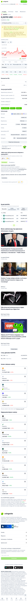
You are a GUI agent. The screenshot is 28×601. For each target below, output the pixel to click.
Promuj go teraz (19, 408)
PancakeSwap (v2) (22, 169)
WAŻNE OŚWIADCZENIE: (6, 571)
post (17, 29)
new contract (16, 28)
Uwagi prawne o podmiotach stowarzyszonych (10, 206)
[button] (24, 117)
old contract (8, 28)
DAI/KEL (22, 221)
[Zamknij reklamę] (25, 384)
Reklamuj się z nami (6, 148)
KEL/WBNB (23, 215)
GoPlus (11, 32)
